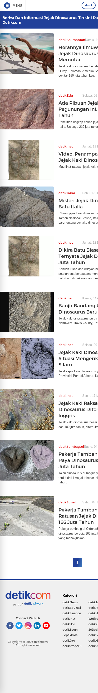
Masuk (88, 5)
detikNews (70, 602)
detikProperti (72, 646)
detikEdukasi (72, 607)
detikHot (69, 624)
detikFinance (72, 613)
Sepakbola (70, 635)
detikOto (69, 640)
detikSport (70, 629)
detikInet (69, 618)
